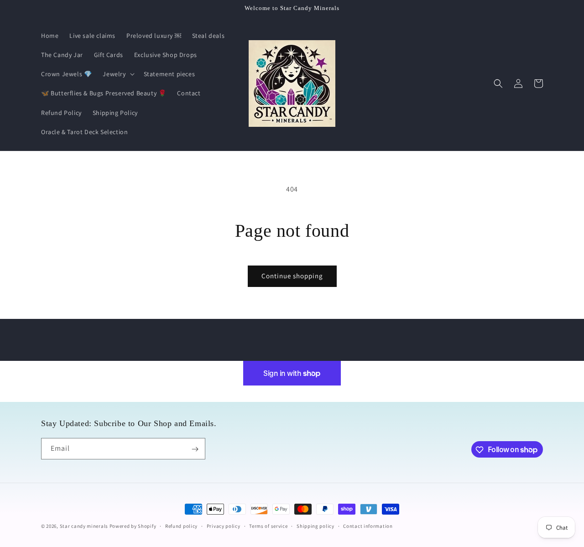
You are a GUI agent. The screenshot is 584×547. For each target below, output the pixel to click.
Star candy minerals (85, 526)
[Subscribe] (195, 449)
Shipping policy (315, 525)
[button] (117, 73)
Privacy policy (223, 525)
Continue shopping (292, 275)
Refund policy (181, 525)
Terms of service (268, 525)
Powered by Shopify (133, 526)
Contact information (367, 525)
